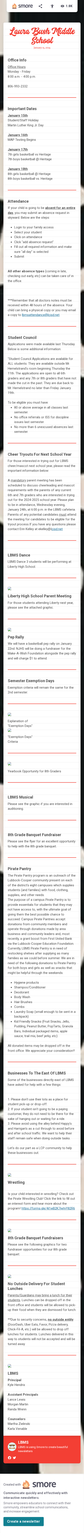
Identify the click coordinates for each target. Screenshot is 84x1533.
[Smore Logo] (22, 6)
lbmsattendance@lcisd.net (40, 315)
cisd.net (57, 529)
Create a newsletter (23, 1521)
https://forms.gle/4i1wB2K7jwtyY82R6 (48, 1208)
